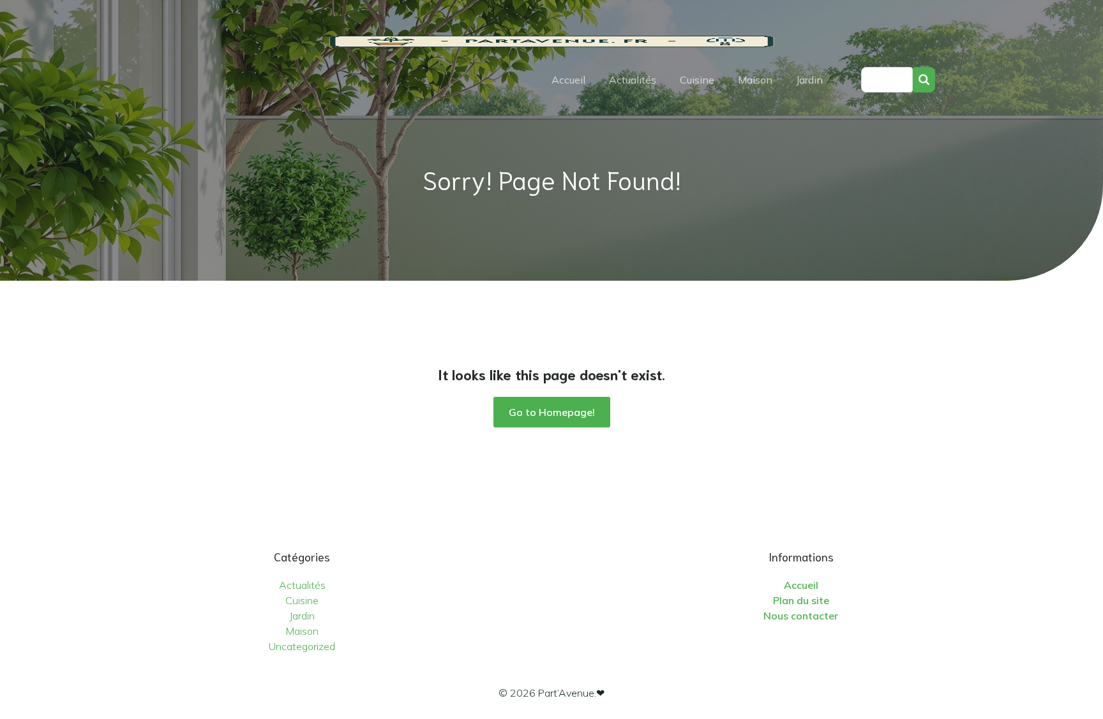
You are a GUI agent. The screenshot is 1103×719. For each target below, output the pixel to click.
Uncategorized (302, 646)
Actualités (632, 79)
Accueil (568, 79)
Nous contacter (800, 615)
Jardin (809, 79)
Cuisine (697, 79)
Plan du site (801, 600)
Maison (755, 79)
